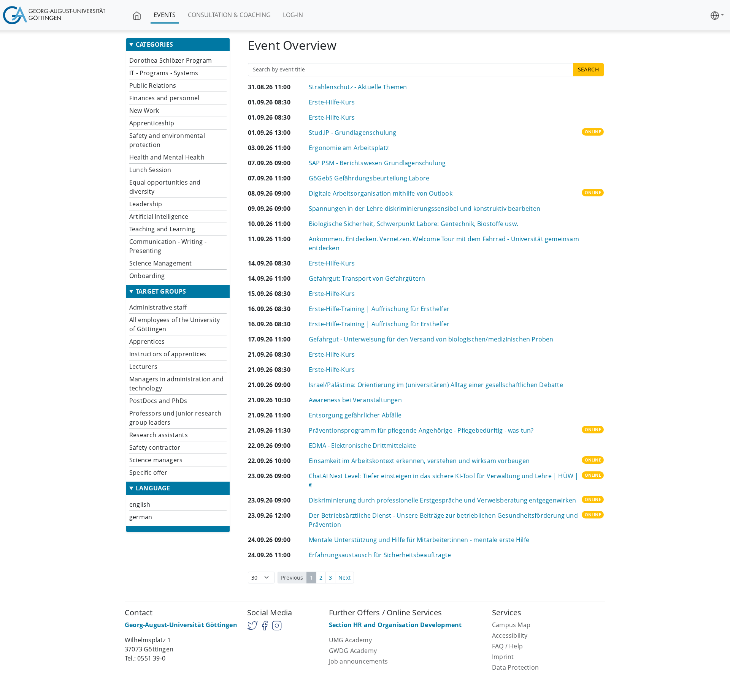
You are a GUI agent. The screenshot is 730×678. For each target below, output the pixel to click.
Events (165, 15)
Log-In (293, 15)
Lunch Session (150, 170)
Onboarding (147, 276)
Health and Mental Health (167, 157)
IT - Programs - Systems (163, 73)
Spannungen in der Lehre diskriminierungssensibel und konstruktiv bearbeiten (424, 208)
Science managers (155, 460)
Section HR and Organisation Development (395, 625)
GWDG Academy (353, 650)
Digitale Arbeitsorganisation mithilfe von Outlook (380, 193)
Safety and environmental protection (167, 140)
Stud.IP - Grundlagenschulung (353, 132)
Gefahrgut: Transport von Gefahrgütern (367, 278)
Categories (154, 44)
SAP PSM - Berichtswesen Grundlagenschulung (377, 163)
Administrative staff (158, 307)
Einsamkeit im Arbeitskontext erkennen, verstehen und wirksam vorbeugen (419, 461)
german (140, 517)
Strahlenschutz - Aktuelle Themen (358, 87)
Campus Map (511, 625)
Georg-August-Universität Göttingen (181, 625)
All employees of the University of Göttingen (174, 324)
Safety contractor (154, 447)
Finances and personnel (164, 98)
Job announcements (358, 661)
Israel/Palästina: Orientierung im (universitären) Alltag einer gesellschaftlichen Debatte (436, 385)
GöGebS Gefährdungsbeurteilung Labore (369, 178)
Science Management (160, 263)
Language (153, 488)
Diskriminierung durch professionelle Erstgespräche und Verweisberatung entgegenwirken (442, 500)
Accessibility (510, 635)
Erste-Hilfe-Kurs (332, 102)
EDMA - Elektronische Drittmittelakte (362, 445)
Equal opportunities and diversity (165, 187)
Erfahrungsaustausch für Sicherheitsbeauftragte (380, 555)
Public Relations (152, 85)
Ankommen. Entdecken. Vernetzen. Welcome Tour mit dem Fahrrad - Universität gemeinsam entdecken (444, 243)
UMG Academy (350, 640)
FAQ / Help (507, 646)
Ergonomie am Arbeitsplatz (349, 148)
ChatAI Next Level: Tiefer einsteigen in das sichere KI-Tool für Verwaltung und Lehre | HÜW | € (443, 480)
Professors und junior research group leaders (175, 418)
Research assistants (158, 435)
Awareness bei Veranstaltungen (355, 400)
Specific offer (148, 472)
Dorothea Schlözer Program (170, 60)
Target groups (161, 291)
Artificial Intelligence (159, 216)
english (139, 504)
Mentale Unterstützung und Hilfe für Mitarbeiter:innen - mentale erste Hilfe (419, 540)
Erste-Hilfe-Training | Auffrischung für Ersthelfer (379, 309)
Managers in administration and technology (176, 383)
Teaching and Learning (162, 229)
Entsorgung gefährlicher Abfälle (355, 415)
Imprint (503, 657)
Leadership (145, 204)
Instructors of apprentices (167, 354)
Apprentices (147, 341)
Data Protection (515, 667)
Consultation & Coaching (229, 15)
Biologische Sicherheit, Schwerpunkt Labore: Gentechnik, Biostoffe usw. (413, 224)
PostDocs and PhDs (158, 401)
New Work (144, 110)
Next (344, 577)
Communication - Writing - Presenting (167, 246)
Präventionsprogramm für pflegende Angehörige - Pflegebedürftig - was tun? (421, 430)
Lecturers (143, 366)
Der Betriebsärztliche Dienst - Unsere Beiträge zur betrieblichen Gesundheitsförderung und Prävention (443, 520)
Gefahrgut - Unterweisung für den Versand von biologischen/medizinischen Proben (431, 339)
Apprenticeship (151, 123)
